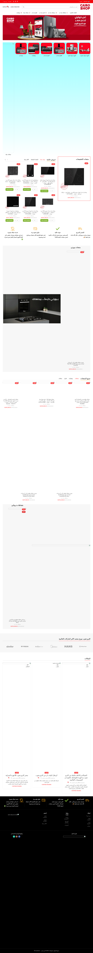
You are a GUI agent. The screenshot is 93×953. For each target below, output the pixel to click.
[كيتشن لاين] (39, 646)
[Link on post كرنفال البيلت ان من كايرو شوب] (46, 718)
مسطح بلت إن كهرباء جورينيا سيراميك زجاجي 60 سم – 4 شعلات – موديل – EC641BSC (13, 212)
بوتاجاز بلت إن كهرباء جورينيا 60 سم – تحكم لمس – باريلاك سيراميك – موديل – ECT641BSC (30, 212)
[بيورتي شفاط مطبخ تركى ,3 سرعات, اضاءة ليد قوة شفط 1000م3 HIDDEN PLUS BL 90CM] (29, 437)
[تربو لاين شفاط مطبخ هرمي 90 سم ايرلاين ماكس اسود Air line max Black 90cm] (17, 563)
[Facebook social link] (17, 1)
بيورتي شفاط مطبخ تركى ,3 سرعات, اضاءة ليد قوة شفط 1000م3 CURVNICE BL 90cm (64, 495)
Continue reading (76, 790)
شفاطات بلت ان (75, 367)
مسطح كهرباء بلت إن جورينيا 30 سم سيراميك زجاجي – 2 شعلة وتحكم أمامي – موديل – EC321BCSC (30, 181)
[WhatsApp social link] (14, 1)
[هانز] (68, 646)
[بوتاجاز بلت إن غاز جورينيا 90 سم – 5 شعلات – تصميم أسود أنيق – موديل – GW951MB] (48, 202)
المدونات (66, 825)
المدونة (76, 772)
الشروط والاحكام (66, 822)
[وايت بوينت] (83, 646)
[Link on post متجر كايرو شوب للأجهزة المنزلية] (17, 718)
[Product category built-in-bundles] (59, 50)
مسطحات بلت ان (74, 195)
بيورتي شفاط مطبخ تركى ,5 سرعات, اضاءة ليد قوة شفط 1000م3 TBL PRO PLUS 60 (75, 364)
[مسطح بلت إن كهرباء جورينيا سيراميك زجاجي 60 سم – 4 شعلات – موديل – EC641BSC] (13, 202)
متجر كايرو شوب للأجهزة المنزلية (17, 775)
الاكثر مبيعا (44, 823)
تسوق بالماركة (45, 820)
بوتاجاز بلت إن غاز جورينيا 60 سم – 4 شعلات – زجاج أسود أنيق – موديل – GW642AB (13, 181)
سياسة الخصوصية (66, 818)
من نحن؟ (88, 815)
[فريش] (24, 646)
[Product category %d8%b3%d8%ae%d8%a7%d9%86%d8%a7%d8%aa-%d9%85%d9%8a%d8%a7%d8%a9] (8, 99)
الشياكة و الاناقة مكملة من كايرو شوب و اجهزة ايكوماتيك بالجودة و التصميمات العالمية (76, 777)
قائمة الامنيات (88, 819)
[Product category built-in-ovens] (46, 50)
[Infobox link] (80, 232)
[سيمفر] (10, 646)
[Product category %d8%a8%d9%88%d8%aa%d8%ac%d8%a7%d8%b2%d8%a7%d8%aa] (33, 50)
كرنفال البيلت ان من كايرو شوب (46, 775)
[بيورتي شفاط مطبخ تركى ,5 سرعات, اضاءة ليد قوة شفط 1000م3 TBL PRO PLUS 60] (75, 306)
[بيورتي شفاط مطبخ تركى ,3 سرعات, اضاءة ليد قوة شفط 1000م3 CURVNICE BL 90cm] (64, 437)
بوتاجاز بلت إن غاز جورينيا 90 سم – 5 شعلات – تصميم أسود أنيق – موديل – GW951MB (47, 212)
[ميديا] (54, 646)
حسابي (88, 826)
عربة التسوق (88, 823)
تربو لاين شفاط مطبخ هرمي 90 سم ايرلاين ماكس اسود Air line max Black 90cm (17, 621)
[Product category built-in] (21, 50)
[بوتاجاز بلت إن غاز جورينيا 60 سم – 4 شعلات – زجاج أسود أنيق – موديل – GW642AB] (13, 171)
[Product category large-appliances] (72, 50)
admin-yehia (75, 782)
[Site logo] (85, 6)
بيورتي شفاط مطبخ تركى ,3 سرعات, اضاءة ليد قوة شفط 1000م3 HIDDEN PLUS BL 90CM (29, 495)
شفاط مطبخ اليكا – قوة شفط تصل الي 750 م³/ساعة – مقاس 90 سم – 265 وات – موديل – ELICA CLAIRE (46, 401)
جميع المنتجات (45, 816)
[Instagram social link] (16, 1)
